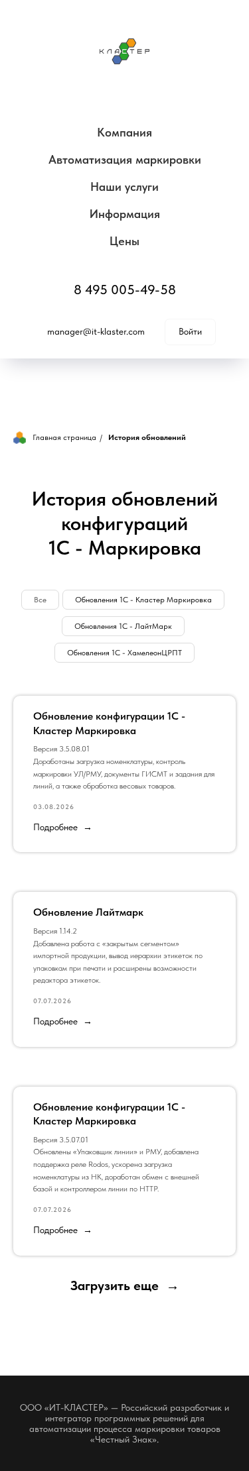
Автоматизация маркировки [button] (124, 159)
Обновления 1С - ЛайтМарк (123, 626)
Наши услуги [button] (124, 186)
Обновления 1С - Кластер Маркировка (143, 599)
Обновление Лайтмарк (88, 912)
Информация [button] (125, 214)
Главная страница (64, 437)
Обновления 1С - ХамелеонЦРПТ (124, 652)
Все (40, 599)
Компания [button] (124, 132)
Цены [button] (124, 241)
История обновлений (147, 437)
